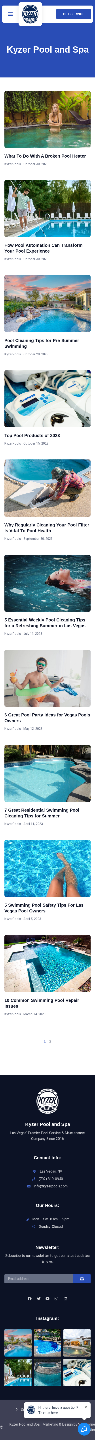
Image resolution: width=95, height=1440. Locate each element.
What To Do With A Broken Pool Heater (45, 156)
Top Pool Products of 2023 (32, 435)
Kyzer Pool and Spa (47, 1124)
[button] (10, 14)
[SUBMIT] (82, 1278)
